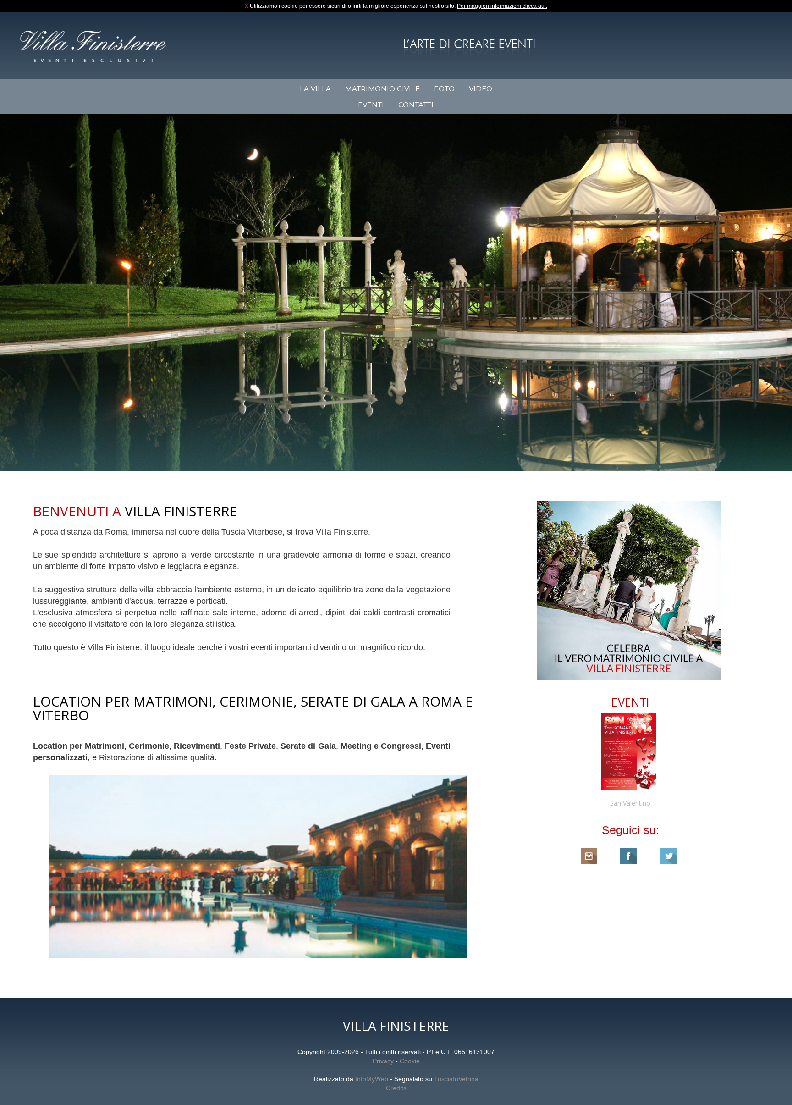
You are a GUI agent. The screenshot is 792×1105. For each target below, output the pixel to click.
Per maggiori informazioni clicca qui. (502, 6)
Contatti (416, 104)
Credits (396, 1088)
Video (480, 88)
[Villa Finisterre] (93, 46)
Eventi (371, 104)
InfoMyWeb (371, 1079)
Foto (444, 88)
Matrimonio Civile (382, 88)
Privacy (383, 1061)
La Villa (315, 88)
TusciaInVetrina (456, 1079)
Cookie (410, 1061)
